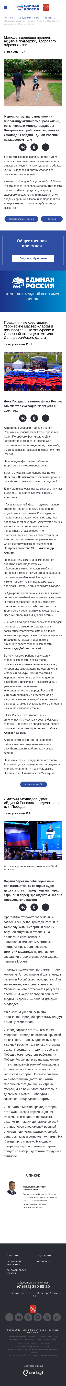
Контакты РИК (44, 1261)
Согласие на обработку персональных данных (33, 1355)
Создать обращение (33, 258)
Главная (8, 17)
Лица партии (43, 1255)
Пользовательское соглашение (33, 1343)
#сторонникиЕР (33, 784)
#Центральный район (21, 218)
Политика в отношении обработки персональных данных (33, 1350)
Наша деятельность (28, 17)
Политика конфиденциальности (33, 1346)
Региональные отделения (15, 1263)
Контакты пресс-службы (16, 1271)
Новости (48, 17)
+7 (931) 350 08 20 (33, 1286)
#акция (52, 218)
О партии (12, 1255)
